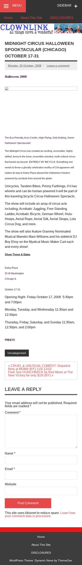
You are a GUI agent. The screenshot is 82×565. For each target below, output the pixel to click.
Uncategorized (17, 353)
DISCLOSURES (61, 17)
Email (10, 469)
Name (10, 453)
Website (10, 484)
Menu (17, 5)
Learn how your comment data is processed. (40, 514)
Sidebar (64, 5)
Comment (12, 412)
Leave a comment (58, 65)
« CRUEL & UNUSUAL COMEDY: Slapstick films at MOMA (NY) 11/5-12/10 (39, 367)
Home (8, 17)
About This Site (31, 17)
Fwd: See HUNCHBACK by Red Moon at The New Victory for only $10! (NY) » (40, 373)
